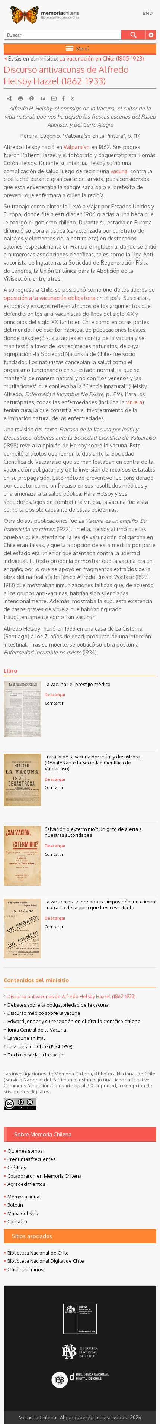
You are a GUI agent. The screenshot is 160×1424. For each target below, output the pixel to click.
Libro (10, 670)
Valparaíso (77, 146)
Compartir (54, 703)
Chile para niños (25, 1269)
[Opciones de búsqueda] (150, 34)
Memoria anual (24, 1197)
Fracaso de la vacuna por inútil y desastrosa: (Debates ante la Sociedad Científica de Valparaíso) (93, 762)
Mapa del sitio (22, 1213)
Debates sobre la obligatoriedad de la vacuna (58, 1005)
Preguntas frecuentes (31, 1159)
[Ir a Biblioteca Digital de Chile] (80, 1380)
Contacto (17, 1221)
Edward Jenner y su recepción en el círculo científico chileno (74, 1021)
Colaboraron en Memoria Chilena (44, 1176)
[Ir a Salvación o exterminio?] (22, 883)
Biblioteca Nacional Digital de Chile (45, 1261)
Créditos (16, 1168)
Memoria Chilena (44, 15)
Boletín (15, 1205)
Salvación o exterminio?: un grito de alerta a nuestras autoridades (93, 832)
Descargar (55, 694)
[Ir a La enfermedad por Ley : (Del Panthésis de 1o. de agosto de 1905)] (22, 734)
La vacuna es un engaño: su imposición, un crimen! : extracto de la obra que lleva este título (100, 904)
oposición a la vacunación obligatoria (49, 297)
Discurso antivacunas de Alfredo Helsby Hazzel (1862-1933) (71, 996)
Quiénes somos (24, 1151)
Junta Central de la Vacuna (36, 1030)
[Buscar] (133, 34)
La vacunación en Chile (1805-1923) (102, 58)
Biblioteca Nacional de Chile (38, 1253)
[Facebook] (63, 98)
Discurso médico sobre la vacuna (43, 1013)
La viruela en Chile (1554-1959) (40, 1046)
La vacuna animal (26, 1038)
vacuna (119, 171)
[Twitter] (72, 98)
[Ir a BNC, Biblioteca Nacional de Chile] (80, 1351)
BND (148, 13)
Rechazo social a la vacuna (36, 1055)
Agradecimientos (26, 1184)
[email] (54, 98)
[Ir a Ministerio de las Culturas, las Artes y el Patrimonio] (80, 1319)
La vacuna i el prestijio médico (78, 684)
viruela (134, 402)
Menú (82, 48)
